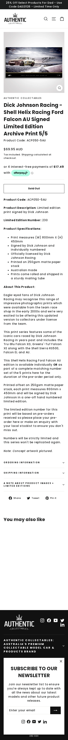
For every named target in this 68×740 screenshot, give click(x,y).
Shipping (27, 154)
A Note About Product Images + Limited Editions (29, 485)
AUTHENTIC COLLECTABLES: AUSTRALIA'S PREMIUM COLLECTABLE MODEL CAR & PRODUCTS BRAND (29, 645)
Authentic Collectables (23, 98)
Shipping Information (21, 472)
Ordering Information (22, 462)
